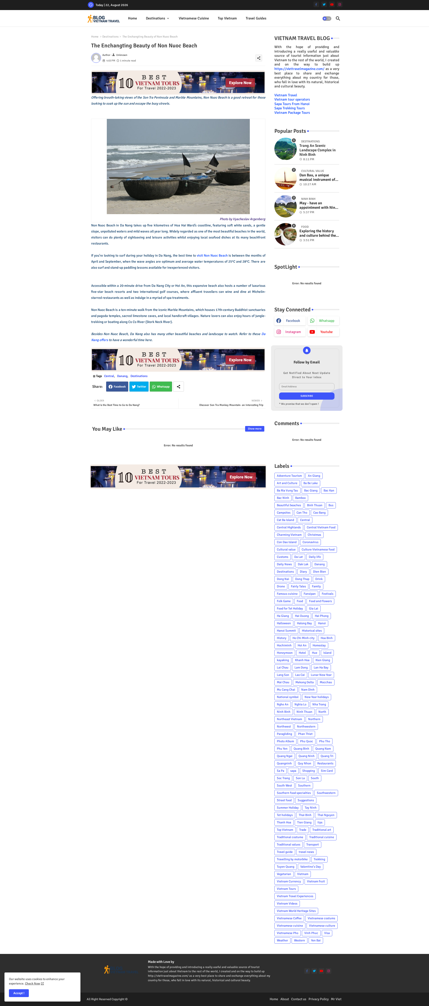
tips (320, 822)
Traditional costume (290, 837)
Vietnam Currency (289, 881)
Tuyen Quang (285, 867)
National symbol (288, 697)
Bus (330, 505)
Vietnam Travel (285, 95)
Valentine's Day (310, 867)
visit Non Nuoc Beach (212, 255)
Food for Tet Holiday (290, 608)
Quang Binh (301, 749)
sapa (293, 771)
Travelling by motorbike (292, 859)
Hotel (302, 653)
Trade (302, 830)
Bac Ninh (283, 498)
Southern (304, 785)
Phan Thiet (305, 734)
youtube (326, 332)
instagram (293, 332)
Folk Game (284, 601)
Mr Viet (336, 999)
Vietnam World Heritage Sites (296, 911)
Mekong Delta (304, 682)
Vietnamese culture (322, 926)
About (284, 999)
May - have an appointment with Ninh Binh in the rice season (318, 205)
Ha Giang (283, 616)
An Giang (314, 476)
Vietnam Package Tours (292, 112)
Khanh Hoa (302, 660)
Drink (319, 579)
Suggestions (306, 800)
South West (284, 785)
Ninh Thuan (304, 712)
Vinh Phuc (311, 933)
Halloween (284, 623)
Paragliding (284, 734)
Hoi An (302, 645)
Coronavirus (310, 542)
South (315, 778)
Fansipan (310, 594)
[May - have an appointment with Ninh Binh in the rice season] (285, 206)
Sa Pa (280, 771)
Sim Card (327, 771)
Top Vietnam (227, 18)
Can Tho (302, 513)
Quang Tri (327, 756)
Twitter (141, 386)
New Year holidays (317, 697)
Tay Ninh (311, 808)
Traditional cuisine (321, 837)
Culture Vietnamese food (318, 549)
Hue (314, 653)
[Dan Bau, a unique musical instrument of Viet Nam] (285, 178)
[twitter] (324, 4)
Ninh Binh (283, 712)
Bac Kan (329, 490)
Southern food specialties (294, 793)
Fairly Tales (298, 586)
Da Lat (298, 557)
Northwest (284, 726)
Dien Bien (319, 572)
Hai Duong (302, 616)
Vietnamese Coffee (289, 918)
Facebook (120, 386)
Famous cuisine (287, 594)
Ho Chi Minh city (303, 638)
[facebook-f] (316, 4)
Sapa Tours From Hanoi (291, 104)
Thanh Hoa (284, 822)
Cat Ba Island (285, 520)
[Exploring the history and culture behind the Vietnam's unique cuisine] (285, 234)
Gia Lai (313, 608)
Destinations (155, 18)
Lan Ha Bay (321, 667)
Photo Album (285, 741)
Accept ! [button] (18, 993)
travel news (306, 852)
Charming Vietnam (289, 535)
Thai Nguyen (326, 815)
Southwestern (326, 793)
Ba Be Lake (310, 483)
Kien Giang (322, 660)
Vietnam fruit (316, 881)
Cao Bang (319, 513)
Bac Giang (311, 490)
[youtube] (332, 4)
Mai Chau (283, 682)
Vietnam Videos (287, 903)
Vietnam (302, 874)
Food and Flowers (320, 601)
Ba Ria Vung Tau (287, 490)
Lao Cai (300, 675)
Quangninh (284, 763)
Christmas (314, 535)
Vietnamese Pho (287, 933)
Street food (284, 800)
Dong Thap (302, 579)
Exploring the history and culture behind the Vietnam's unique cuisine (317, 233)
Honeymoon (285, 653)
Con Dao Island (287, 542)
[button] (326, 18)
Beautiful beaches (289, 505)
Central (109, 376)
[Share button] (178, 387)
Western (299, 940)
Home (132, 18)
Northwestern (306, 726)
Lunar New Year (321, 675)
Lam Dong (301, 667)
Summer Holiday (288, 808)
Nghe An (282, 704)
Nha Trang (319, 704)
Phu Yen (282, 749)
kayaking (283, 660)
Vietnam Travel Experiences (295, 896)
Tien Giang (304, 822)
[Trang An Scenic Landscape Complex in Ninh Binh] (285, 149)
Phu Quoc (306, 741)
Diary (303, 572)
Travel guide (285, 852)
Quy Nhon (304, 763)
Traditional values (288, 844)
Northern (314, 719)
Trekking (319, 859)
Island (327, 653)
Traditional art (321, 830)
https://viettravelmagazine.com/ (299, 69)
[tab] (132, 18)
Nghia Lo (300, 704)
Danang (122, 376)
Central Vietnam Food (321, 527)
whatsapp (326, 320)
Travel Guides (256, 18)
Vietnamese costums (321, 918)
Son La (300, 778)
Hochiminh (284, 645)
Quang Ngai (284, 756)
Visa (327, 933)
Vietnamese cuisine (194, 18)
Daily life (315, 557)
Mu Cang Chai (286, 690)
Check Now (32, 983)
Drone (281, 586)
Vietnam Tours (286, 889)
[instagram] (340, 4)
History (281, 638)
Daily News (284, 564)
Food (300, 601)
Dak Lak (303, 564)
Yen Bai (316, 940)
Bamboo (300, 498)
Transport (312, 844)
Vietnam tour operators (292, 99)
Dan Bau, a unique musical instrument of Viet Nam (317, 177)
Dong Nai (283, 579)
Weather (282, 940)
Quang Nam (323, 749)
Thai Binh (305, 815)
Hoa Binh (327, 638)
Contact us (298, 999)
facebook (293, 320)
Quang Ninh (307, 756)
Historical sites (312, 631)
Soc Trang (283, 778)
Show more (255, 428)
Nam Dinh (308, 690)
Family (316, 586)
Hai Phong (321, 616)
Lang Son (283, 675)
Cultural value (286, 549)
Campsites (283, 513)
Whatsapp (163, 386)
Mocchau (326, 682)
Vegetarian (284, 874)
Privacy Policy (319, 999)
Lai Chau (282, 667)
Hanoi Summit (286, 631)
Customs (282, 557)
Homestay (319, 645)
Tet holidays (285, 815)
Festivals (327, 594)
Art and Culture (287, 483)
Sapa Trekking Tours (289, 108)
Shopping (308, 771)
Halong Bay (304, 623)
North (322, 712)
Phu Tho (324, 741)
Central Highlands (289, 527)
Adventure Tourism (289, 476)
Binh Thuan (314, 505)
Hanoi (322, 623)
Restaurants (325, 763)
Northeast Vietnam (289, 719)
